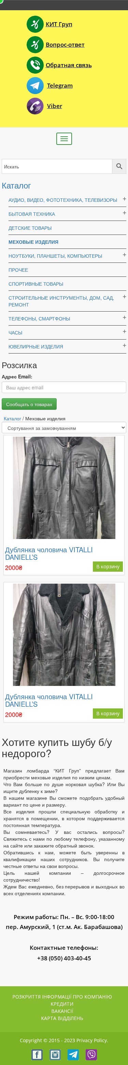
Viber (54, 106)
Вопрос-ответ (65, 44)
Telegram (60, 85)
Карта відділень (62, 1018)
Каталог (16, 185)
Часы (15, 332)
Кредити (62, 1004)
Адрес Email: (17, 376)
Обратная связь (69, 65)
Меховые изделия (33, 241)
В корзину (107, 566)
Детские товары (30, 227)
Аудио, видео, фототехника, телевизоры (63, 199)
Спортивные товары (36, 283)
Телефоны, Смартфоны (39, 318)
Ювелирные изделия (36, 346)
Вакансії (62, 1011)
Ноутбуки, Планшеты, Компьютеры (55, 255)
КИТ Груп (59, 24)
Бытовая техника (32, 213)
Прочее (18, 269)
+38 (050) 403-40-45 (64, 958)
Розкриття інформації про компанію (62, 996)
